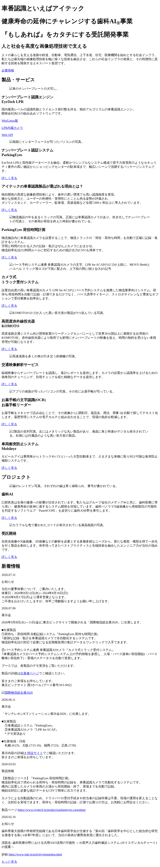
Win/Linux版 (10, 120)
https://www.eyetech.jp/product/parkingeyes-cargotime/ (52, 810)
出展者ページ (29, 673)
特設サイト (35, 753)
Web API (7, 135)
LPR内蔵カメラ (12, 128)
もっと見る (9, 861)
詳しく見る (9, 178)
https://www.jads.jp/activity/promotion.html (35, 854)
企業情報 (8, 70)
